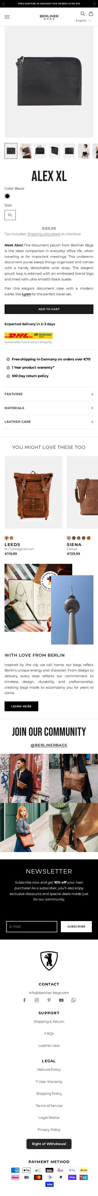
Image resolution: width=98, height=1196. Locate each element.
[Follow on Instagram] (36, 1000)
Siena (74, 544)
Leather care (49, 1045)
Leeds (12, 544)
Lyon (26, 294)
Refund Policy (48, 1069)
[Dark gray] (74, 538)
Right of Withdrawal (49, 1144)
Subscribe (76, 926)
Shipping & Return (49, 1021)
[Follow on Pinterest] (49, 1000)
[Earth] (83, 538)
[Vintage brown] (88, 538)
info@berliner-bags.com (49, 993)
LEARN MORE (21, 706)
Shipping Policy (49, 1093)
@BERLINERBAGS (49, 745)
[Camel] (11, 538)
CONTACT (49, 984)
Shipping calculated (43, 234)
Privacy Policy (49, 1129)
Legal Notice (49, 1117)
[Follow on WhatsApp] (73, 1000)
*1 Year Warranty (49, 1081)
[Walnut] (78, 538)
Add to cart (49, 309)
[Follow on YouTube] (61, 1000)
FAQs (49, 1033)
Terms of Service (49, 1105)
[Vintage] (6, 538)
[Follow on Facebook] (24, 1000)
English (81, 20)
